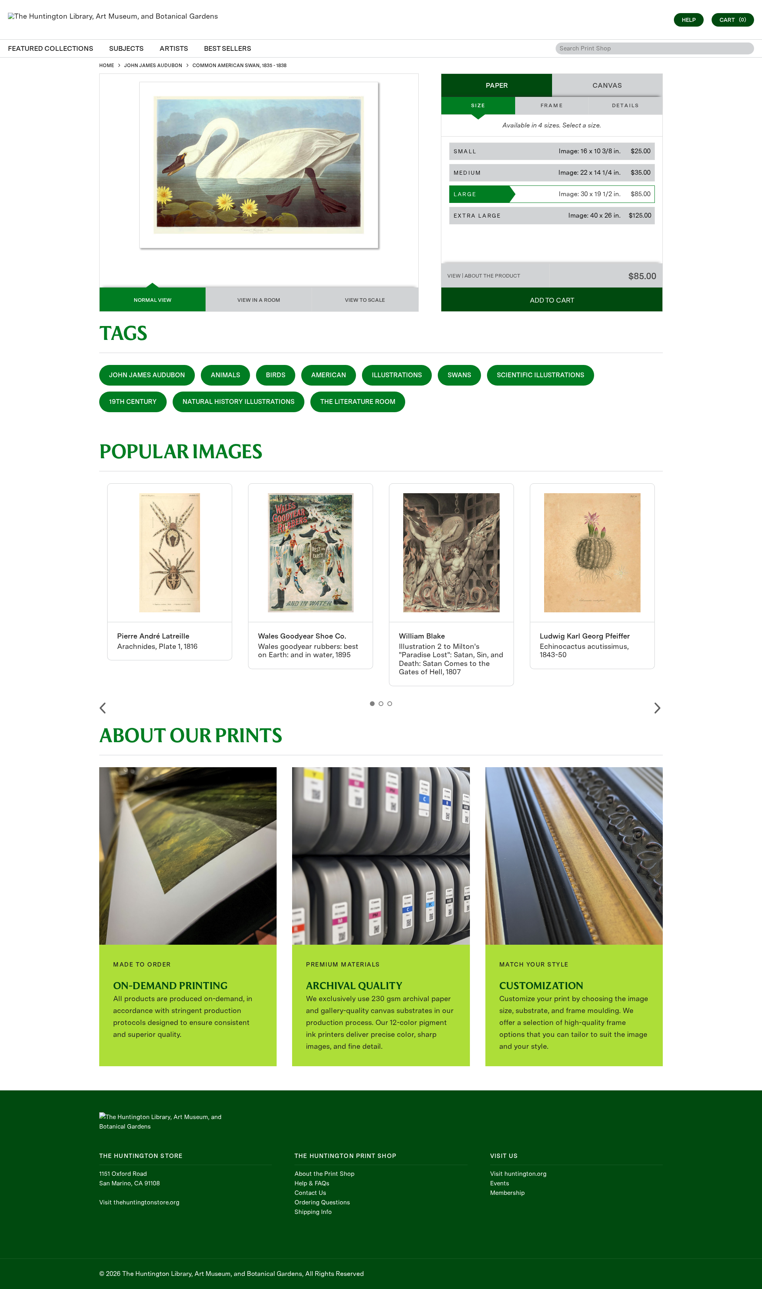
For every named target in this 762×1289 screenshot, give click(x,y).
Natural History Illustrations (238, 401)
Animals (225, 375)
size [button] (478, 105)
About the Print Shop (324, 1173)
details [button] (625, 105)
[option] (169, 571)
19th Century (133, 401)
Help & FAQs (311, 1183)
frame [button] (552, 105)
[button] (552, 151)
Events (499, 1183)
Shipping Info (313, 1212)
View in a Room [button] (258, 300)
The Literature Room (357, 401)
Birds (275, 375)
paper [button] (497, 85)
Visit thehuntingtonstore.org (139, 1202)
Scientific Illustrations (540, 375)
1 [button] (372, 703)
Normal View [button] (152, 300)
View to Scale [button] (365, 300)
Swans (459, 375)
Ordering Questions (322, 1202)
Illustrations (397, 375)
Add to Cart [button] (552, 300)
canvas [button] (607, 85)
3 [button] (389, 703)
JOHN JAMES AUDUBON (153, 65)
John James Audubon (147, 375)
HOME (106, 65)
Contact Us (310, 1192)
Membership (507, 1192)
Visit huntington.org (518, 1173)
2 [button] (381, 703)
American (328, 375)
